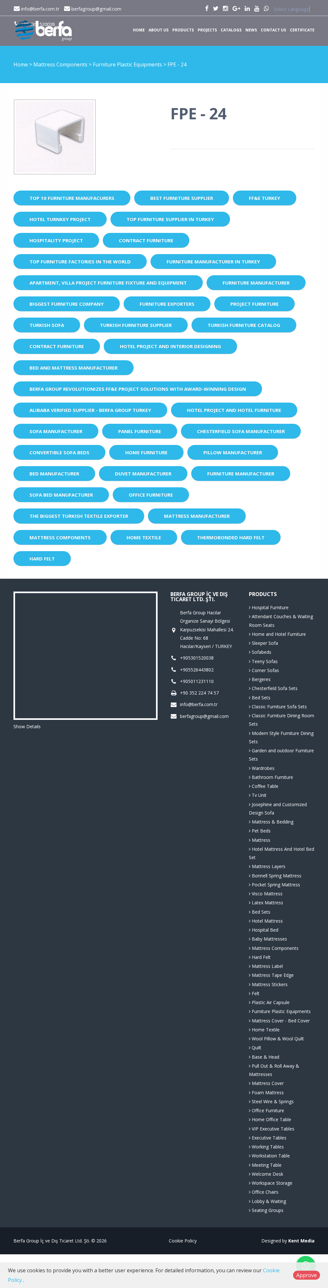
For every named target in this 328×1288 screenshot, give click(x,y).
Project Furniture (254, 304)
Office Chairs (264, 1192)
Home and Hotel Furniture (278, 634)
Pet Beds (260, 831)
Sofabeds (260, 652)
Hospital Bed (264, 930)
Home (139, 30)
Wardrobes (262, 768)
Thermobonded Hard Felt (231, 537)
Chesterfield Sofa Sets (274, 688)
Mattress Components (61, 64)
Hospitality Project (56, 240)
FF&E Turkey (264, 198)
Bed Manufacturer (54, 473)
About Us (158, 30)
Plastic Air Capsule (270, 1002)
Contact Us (273, 30)
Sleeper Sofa (264, 643)
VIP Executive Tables (272, 1129)
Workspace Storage (271, 1183)
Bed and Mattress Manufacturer (73, 367)
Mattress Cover (267, 1083)
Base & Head (264, 1057)
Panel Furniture (139, 431)
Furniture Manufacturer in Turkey (213, 261)
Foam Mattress (267, 1092)
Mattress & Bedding (271, 822)
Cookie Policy (183, 1241)
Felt (254, 993)
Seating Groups (266, 1210)
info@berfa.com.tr (39, 9)
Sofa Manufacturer (55, 431)
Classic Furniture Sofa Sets (278, 707)
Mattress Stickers (269, 984)
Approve (306, 1275)
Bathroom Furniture (271, 777)
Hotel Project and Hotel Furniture (234, 410)
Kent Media (301, 1241)
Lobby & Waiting (268, 1201)
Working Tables (267, 1147)
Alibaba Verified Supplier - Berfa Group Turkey (90, 410)
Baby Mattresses (268, 939)
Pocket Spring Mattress (275, 885)
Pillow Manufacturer (232, 452)
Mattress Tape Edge (272, 975)
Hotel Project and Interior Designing (170, 346)
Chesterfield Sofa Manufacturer (241, 431)
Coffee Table (264, 786)
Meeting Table (266, 1165)
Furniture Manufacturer (256, 282)
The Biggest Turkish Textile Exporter (78, 516)
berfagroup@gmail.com (95, 9)
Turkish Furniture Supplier (136, 325)
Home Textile (144, 537)
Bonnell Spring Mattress (275, 876)
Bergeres (260, 679)
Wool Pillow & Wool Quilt (277, 1039)
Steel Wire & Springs (272, 1101)
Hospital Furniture (269, 607)
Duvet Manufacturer (143, 473)
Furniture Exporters (167, 304)
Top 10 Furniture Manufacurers (71, 198)
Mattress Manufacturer (197, 516)
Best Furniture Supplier (181, 198)
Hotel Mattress (266, 921)
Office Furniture (151, 494)
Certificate (302, 30)
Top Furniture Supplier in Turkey (170, 219)
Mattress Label (266, 966)
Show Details (27, 726)
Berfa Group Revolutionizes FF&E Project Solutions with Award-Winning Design (137, 389)
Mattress (260, 840)
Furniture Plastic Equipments (128, 64)
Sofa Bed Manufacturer (61, 494)
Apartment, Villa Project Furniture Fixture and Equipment (108, 282)
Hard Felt (42, 558)
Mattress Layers (267, 866)
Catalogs (231, 30)
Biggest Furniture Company (66, 304)
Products (183, 30)
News (251, 30)
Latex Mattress (266, 903)
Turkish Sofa (46, 325)
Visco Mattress (266, 894)
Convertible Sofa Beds (59, 452)
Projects (207, 30)
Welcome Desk (266, 1174)
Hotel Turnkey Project (60, 219)
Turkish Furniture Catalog (244, 325)
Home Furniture (146, 452)
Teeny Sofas (264, 661)
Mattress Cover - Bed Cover (280, 1021)
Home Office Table (270, 1119)
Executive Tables (268, 1138)
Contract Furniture (146, 240)
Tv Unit (258, 795)
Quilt (255, 1048)
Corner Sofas (264, 670)
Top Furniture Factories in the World (80, 261)
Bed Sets (260, 698)
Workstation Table (270, 1156)
